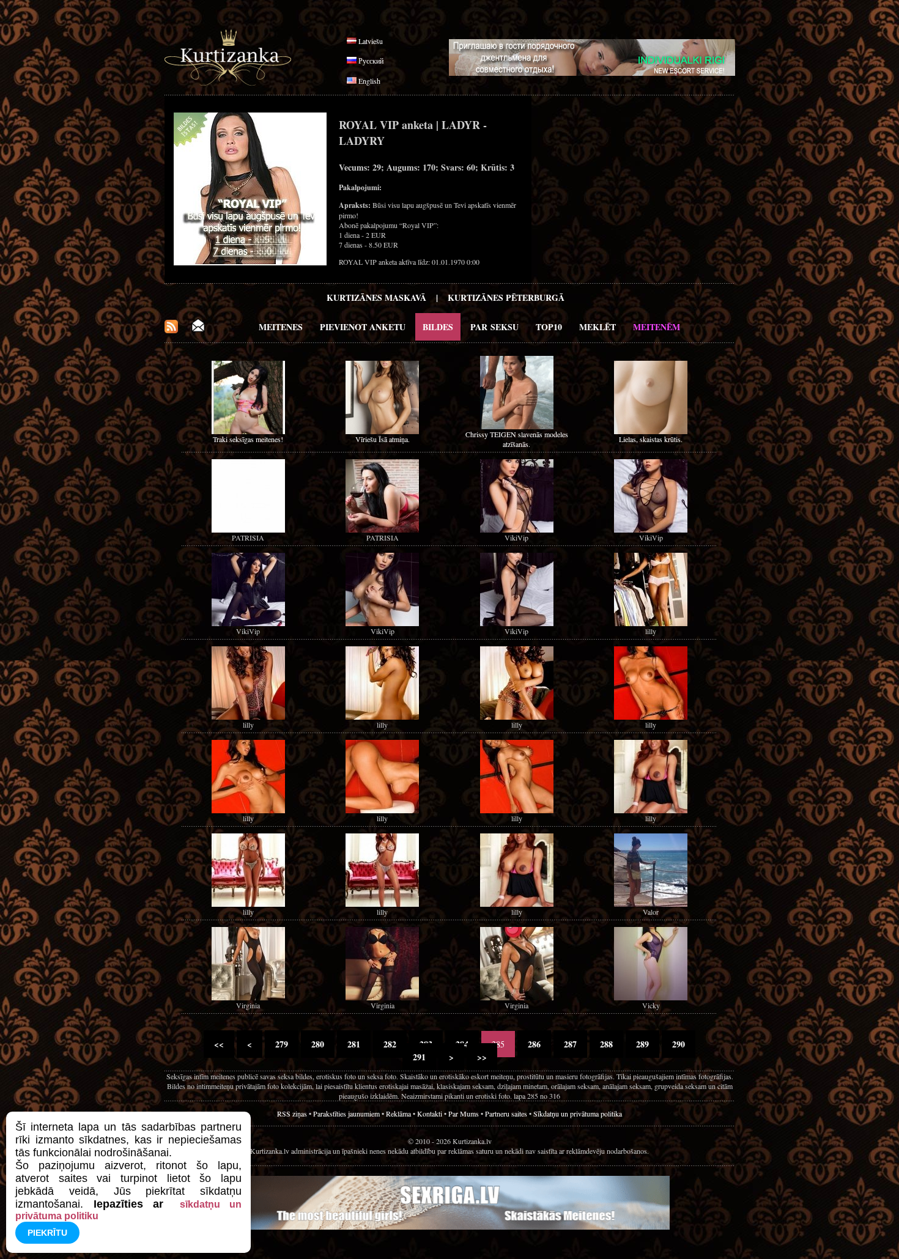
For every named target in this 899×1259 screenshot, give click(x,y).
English (369, 81)
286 (534, 1044)
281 (353, 1044)
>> (482, 1056)
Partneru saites (506, 1113)
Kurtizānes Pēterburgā (506, 297)
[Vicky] (650, 997)
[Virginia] (248, 997)
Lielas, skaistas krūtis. (651, 439)
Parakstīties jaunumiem (346, 1113)
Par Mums (463, 1113)
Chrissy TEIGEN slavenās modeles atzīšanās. (516, 439)
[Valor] (650, 904)
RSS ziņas (292, 1113)
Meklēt (597, 326)
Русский (370, 60)
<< (219, 1044)
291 (419, 1056)
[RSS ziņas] (171, 329)
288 (606, 1044)
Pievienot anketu (362, 326)
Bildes (438, 326)
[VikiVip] (516, 529)
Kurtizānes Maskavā (376, 297)
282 (389, 1044)
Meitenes (281, 326)
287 (570, 1044)
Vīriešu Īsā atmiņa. (382, 439)
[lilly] (650, 623)
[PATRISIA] (248, 529)
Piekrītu (47, 1233)
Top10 (549, 326)
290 (678, 1044)
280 (317, 1044)
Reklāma (398, 1113)
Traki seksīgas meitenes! (248, 439)
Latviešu (370, 41)
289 (642, 1044)
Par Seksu (494, 326)
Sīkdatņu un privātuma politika (577, 1113)
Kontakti (429, 1113)
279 (281, 1044)
